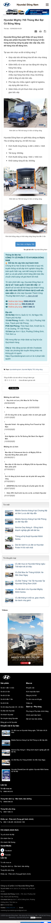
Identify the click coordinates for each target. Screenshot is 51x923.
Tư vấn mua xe (6, 862)
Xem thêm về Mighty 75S (25, 244)
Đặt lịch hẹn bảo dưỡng (34, 719)
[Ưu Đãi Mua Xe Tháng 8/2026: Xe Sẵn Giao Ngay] (9, 575)
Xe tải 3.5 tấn (5, 695)
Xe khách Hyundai (7, 714)
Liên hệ (4, 857)
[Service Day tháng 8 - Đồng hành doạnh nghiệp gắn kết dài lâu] (9, 530)
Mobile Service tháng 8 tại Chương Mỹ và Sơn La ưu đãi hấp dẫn (31, 512)
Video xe (29, 703)
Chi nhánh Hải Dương (8, 842)
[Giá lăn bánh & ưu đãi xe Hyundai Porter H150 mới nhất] (9, 547)
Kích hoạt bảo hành (32, 691)
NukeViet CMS (33, 915)
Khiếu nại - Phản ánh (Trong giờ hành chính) (16, 874)
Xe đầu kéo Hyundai (7, 711)
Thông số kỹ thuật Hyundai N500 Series (29, 537)
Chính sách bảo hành (33, 715)
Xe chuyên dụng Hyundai (9, 718)
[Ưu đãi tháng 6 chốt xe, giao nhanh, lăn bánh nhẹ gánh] (9, 600)
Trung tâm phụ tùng (7, 870)
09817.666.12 (29, 306)
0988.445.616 (29, 301)
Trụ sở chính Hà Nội (7, 834)
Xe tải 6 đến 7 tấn (7, 699)
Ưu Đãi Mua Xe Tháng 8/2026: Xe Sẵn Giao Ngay (29, 573)
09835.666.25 (8, 801)
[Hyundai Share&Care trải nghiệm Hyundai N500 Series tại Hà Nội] (6, 775)
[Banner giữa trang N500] (25, 11)
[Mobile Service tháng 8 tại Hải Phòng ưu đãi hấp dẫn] (9, 522)
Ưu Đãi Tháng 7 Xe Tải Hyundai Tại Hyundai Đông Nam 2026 (30, 582)
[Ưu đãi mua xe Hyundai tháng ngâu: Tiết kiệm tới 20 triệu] (9, 566)
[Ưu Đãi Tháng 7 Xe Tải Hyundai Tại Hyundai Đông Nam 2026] (9, 583)
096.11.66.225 (8, 822)
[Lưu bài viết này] (45, 31)
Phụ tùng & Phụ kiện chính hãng (37, 711)
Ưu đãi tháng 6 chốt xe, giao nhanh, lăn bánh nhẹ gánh (30, 599)
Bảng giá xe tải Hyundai (9, 722)
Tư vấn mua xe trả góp (34, 699)
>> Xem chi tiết (31, 295)
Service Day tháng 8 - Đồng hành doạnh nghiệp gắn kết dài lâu (29, 528)
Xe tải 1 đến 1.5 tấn (7, 688)
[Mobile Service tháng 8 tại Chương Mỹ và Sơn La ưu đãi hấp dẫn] (9, 513)
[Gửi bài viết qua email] (36, 31)
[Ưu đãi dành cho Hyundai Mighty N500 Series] (9, 592)
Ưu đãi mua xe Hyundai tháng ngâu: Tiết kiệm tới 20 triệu (30, 565)
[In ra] (40, 31)
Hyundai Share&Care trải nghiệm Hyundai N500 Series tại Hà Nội (30, 770)
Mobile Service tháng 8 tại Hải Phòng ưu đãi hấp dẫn (30, 520)
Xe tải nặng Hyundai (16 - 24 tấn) (12, 707)
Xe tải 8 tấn (5, 703)
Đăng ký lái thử (31, 695)
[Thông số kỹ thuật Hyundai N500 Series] (9, 539)
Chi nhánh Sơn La (7, 838)
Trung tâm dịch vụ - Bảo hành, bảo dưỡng (15, 866)
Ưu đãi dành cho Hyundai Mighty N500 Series (29, 590)
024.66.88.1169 (19, 822)
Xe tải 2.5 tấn (5, 691)
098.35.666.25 (28, 304)
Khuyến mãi (30, 688)
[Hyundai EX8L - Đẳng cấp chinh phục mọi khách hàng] (25, 639)
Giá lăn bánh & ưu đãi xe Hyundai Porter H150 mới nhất (29, 546)
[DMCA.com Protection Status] (36, 917)
